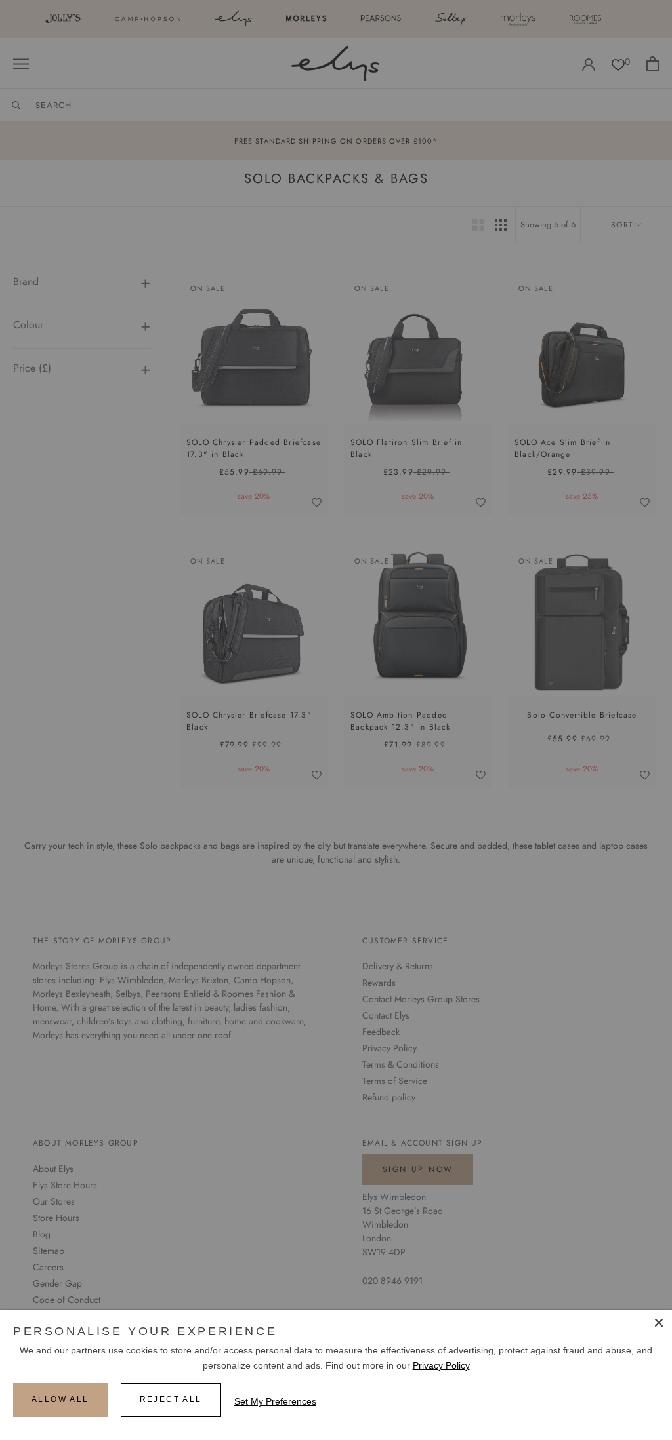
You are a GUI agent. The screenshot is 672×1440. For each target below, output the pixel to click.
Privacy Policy (441, 1365)
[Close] (658, 1322)
